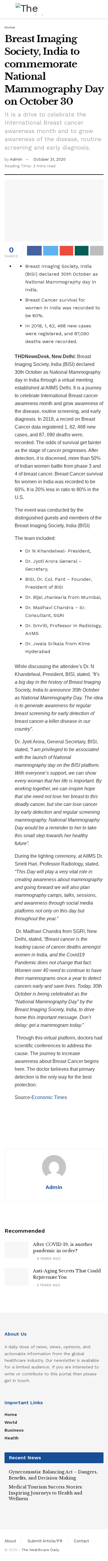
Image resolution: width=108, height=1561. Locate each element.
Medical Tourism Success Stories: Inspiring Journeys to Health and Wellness (46, 1492)
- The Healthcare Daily (39, 1550)
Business (14, 1430)
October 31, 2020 (49, 159)
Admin (16, 159)
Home (9, 27)
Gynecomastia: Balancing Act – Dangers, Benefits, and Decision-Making (53, 1475)
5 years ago (48, 1285)
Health (11, 1438)
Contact (81, 1541)
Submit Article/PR (45, 1541)
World (10, 1422)
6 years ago (48, 1258)
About (10, 1541)
